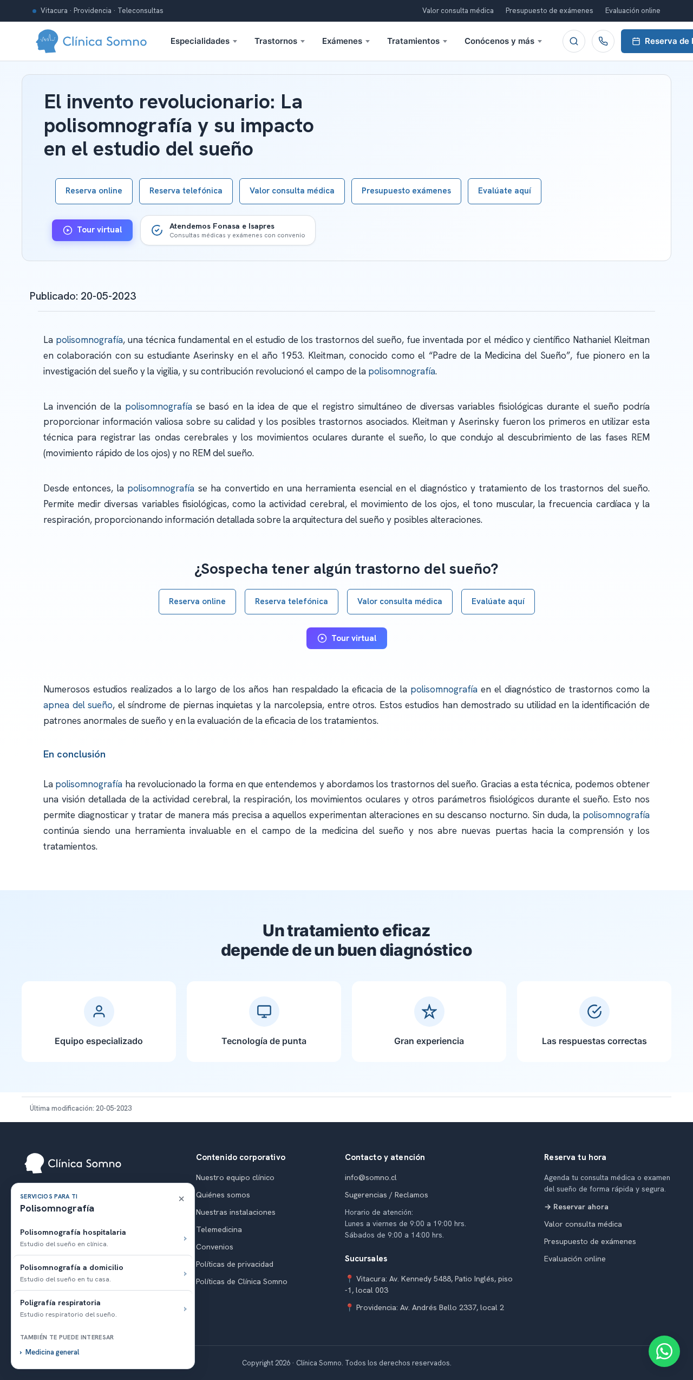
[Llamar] (603, 41)
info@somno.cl (371, 1177)
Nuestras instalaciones (236, 1212)
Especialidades (200, 41)
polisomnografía (89, 340)
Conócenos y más (499, 41)
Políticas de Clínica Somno (241, 1281)
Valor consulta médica (458, 10)
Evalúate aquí (504, 190)
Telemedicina (219, 1229)
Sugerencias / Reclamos (386, 1195)
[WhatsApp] (664, 1351)
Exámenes (342, 41)
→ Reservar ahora (576, 1206)
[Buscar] (574, 41)
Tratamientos (413, 41)
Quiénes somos (223, 1195)
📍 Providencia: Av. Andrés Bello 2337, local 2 (424, 1307)
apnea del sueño (78, 705)
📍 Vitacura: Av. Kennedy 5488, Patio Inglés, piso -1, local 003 (429, 1284)
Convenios (214, 1247)
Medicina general (52, 1352)
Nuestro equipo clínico (235, 1177)
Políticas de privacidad (234, 1264)
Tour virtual (99, 229)
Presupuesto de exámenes (549, 10)
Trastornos (275, 41)
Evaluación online (633, 10)
